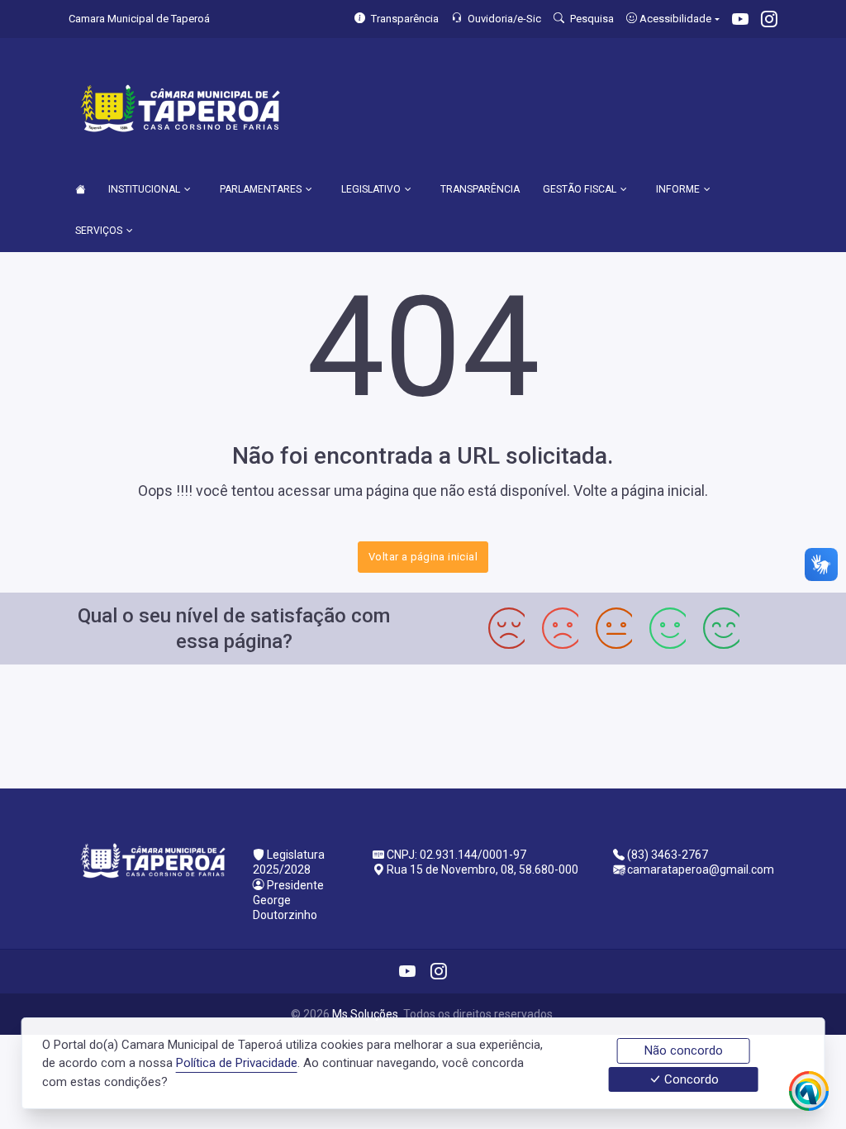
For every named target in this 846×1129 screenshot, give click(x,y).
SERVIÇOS (98, 230)
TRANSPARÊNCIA (480, 189)
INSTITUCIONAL (144, 189)
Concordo (690, 1079)
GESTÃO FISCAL (579, 189)
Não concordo (683, 1050)
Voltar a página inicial (423, 556)
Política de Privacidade (236, 1062)
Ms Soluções (365, 1014)
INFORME (678, 189)
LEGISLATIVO (371, 189)
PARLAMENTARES (261, 189)
